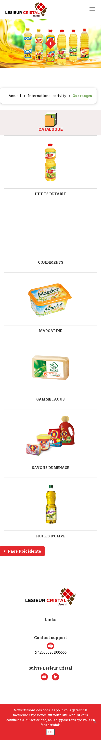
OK (50, 732)
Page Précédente (24, 551)
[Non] (94, 722)
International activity (47, 95)
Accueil (15, 95)
